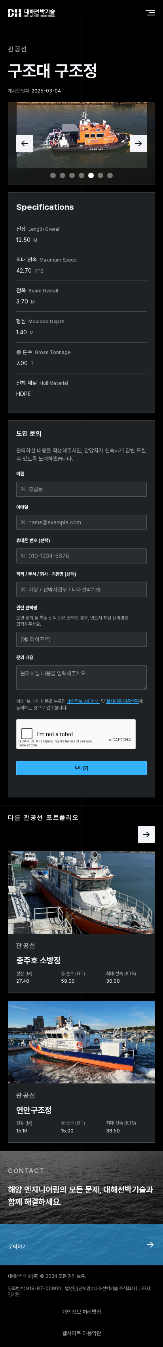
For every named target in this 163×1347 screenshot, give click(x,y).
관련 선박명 (26, 607)
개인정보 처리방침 (83, 701)
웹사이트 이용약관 (122, 701)
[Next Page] (146, 834)
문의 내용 (24, 657)
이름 (20, 474)
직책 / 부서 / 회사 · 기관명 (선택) (46, 574)
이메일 (22, 507)
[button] (24, 143)
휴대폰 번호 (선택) (33, 540)
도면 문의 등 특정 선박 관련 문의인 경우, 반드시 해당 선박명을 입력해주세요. (72, 621)
